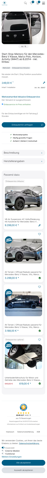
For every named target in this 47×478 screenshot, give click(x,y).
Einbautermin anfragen (22, 125)
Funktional (10, 454)
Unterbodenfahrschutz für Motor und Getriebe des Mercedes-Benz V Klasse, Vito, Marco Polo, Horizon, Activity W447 (23, 379)
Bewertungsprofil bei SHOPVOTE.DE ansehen (23, 421)
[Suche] (25, 3)
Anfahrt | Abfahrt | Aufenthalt (25, 141)
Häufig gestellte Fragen (22, 138)
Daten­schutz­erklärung (25, 432)
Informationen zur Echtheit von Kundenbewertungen (23, 424)
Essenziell (9, 448)
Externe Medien (12, 451)
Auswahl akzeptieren (23, 470)
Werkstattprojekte (20, 135)
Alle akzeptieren (23, 463)
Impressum (10, 432)
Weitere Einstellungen (12, 457)
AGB (38, 432)
